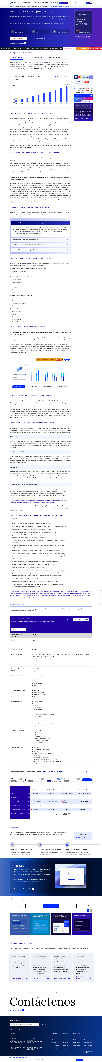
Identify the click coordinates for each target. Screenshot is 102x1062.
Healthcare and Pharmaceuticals (22, 6)
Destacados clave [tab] (36, 57)
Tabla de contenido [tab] (55, 57)
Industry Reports (76, 1036)
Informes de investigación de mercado (84, 906)
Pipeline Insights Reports (88, 1042)
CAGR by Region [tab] (33, 386)
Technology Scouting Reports (88, 1048)
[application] (40, 93)
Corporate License (79, 92)
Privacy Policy (54, 1042)
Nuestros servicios (60, 978)
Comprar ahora (78, 95)
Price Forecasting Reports (77, 1039)
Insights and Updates (66, 1048)
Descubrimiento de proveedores (51, 906)
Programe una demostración (23, 889)
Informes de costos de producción (67, 906)
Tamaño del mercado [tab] (16, 57)
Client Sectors (45, 2)
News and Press (65, 1045)
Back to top (3, 1056)
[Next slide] (91, 910)
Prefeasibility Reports (77, 1042)
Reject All (88, 1059)
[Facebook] (79, 37)
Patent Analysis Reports (88, 1039)
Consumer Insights (45, 1028)
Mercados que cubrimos (80, 977)
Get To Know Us (65, 1036)
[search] (81, 2)
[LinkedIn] (81, 37)
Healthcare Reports (87, 1036)
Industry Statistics (23, 1028)
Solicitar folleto (16, 978)
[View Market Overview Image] (68, 359)
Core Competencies (36, 2)
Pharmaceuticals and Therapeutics (40, 6)
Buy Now (86, 780)
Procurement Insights (33, 1028)
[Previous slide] (88, 910)
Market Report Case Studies (81, 105)
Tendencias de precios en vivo (34, 906)
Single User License (80, 88)
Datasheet (77, 86)
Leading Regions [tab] (62, 386)
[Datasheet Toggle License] (20, 779)
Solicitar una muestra (80, 107)
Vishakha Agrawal (35, 23)
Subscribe (44, 1024)
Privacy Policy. (61, 1059)
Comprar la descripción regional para (49, 359)
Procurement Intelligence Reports (77, 1048)
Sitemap (53, 1036)
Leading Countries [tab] (47, 386)
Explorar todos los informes (17, 43)
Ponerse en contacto (16, 1010)
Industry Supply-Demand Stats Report (88, 1052)
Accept (79, 1059)
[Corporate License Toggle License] (77, 779)
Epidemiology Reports (88, 1045)
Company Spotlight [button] (53, 2)
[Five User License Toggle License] (59, 779)
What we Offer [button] (26, 2)
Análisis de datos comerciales (17, 906)
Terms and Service (55, 1045)
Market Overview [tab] (18, 386)
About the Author (81, 834)
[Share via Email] (89, 37)
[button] (76, 2)
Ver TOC (69, 619)
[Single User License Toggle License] (41, 779)
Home (11, 6)
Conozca (35, 978)
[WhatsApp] (84, 37)
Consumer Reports (76, 1045)
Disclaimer (54, 1039)
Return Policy (54, 1048)
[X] (86, 37)
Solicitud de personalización (81, 619)
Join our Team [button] (63, 2)
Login (88, 2)
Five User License (79, 90)
